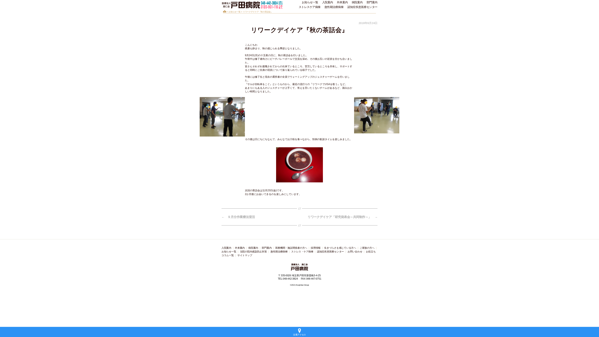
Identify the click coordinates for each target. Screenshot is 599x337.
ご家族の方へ (367, 248)
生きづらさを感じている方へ (340, 248)
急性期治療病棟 (334, 7)
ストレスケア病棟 (310, 7)
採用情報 (316, 248)
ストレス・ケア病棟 (302, 251)
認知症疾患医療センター (362, 7)
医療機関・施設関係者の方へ (291, 248)
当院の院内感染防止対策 (253, 251)
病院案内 (357, 2)
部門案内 (372, 2)
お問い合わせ (355, 251)
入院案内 (327, 2)
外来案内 (342, 2)
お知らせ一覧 (310, 2)
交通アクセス (299, 334)
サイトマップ (244, 255)
